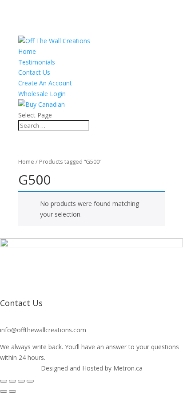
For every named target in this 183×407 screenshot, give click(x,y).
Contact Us (34, 72)
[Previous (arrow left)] (3, 391)
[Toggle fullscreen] (12, 381)
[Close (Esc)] (30, 381)
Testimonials (36, 62)
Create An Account (45, 83)
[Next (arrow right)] (12, 391)
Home (27, 51)
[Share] (21, 381)
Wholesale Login (42, 93)
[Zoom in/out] (3, 381)
